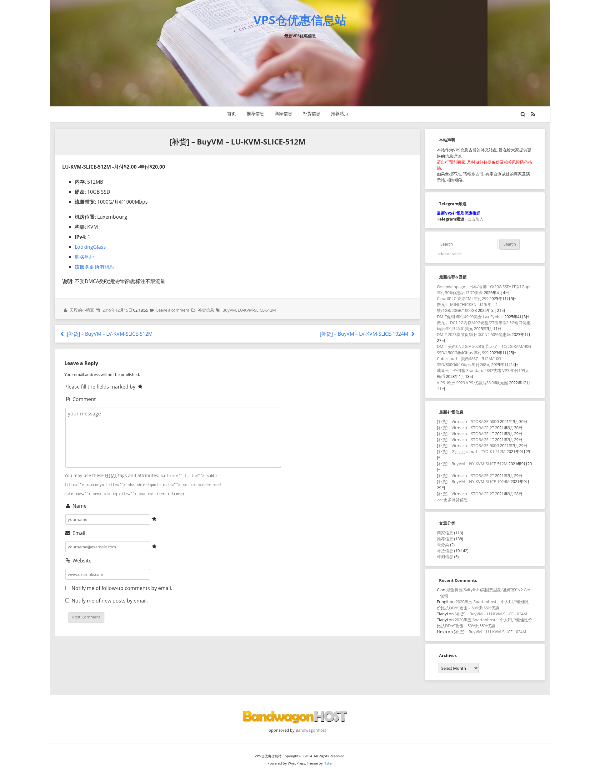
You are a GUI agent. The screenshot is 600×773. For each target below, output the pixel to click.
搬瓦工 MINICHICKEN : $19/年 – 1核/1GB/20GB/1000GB (467, 307)
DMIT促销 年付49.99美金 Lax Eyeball (470, 316)
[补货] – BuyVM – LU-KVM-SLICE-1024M (491, 614)
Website (81, 560)
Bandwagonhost (311, 730)
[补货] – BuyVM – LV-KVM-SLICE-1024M (364, 333)
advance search (450, 254)
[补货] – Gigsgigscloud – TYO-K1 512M (471, 451)
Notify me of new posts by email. (110, 600)
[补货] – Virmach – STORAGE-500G (468, 421)
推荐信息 (255, 113)
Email (78, 533)
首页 (231, 113)
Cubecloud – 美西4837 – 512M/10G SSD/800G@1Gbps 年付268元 (469, 361)
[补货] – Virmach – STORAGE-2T (465, 427)
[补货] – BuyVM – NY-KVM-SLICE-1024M (473, 481)
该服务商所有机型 (95, 266)
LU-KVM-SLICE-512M (257, 310)
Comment (83, 399)
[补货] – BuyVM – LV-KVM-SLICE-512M (109, 333)
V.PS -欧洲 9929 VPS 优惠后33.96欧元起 (472, 382)
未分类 (443, 544)
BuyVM (229, 310)
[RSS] (533, 114)
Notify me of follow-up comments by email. (122, 588)
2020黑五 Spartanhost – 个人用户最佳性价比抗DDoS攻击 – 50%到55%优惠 (483, 604)
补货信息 (311, 113)
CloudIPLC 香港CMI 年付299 (462, 298)
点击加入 (475, 219)
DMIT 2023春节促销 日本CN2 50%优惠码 (474, 334)
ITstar (328, 763)
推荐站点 (339, 113)
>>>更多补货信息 (452, 499)
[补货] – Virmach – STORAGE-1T (465, 433)
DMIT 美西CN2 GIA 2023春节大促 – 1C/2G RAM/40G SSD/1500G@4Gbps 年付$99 (484, 349)
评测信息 (445, 556)
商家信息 (283, 113)
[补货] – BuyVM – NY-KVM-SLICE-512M (472, 463)
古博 (479, 174)
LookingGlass (90, 246)
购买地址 (85, 256)
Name (79, 505)
